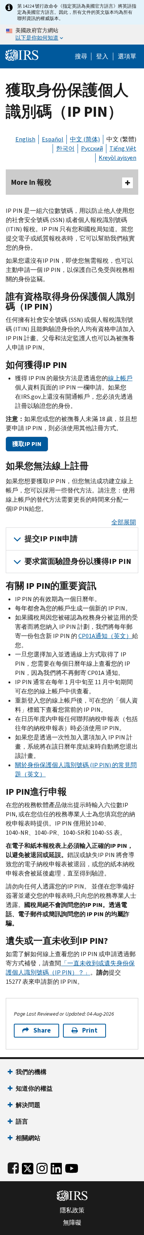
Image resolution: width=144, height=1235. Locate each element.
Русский (92, 148)
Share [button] (42, 1030)
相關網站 (28, 1138)
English (25, 139)
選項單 (127, 56)
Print (90, 1030)
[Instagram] (42, 1166)
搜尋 (81, 56)
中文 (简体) (85, 139)
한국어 (65, 148)
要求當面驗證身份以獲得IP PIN (78, 561)
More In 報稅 (31, 182)
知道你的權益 (34, 1088)
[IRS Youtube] (71, 1166)
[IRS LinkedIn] (56, 1166)
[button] (102, 56)
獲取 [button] (26, 444)
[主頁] (21, 54)
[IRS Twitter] (27, 1166)
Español (52, 139)
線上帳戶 (120, 378)
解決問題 (28, 1105)
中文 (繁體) (121, 139)
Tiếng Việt (122, 148)
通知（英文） (105, 636)
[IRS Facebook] (13, 1166)
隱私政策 (72, 1210)
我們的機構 (31, 1072)
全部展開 (123, 522)
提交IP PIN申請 (51, 539)
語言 (22, 1121)
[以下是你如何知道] (72, 35)
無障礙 (72, 1223)
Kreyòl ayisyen (117, 158)
